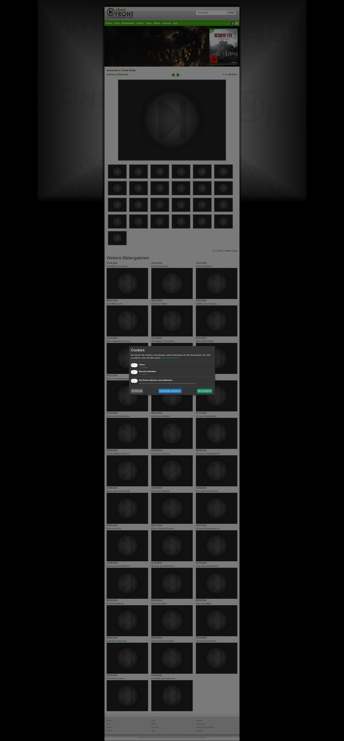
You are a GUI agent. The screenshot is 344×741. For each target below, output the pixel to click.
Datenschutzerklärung (170, 358)
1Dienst (143, 367)
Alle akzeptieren (204, 391)
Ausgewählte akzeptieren (170, 391)
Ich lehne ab (137, 391)
